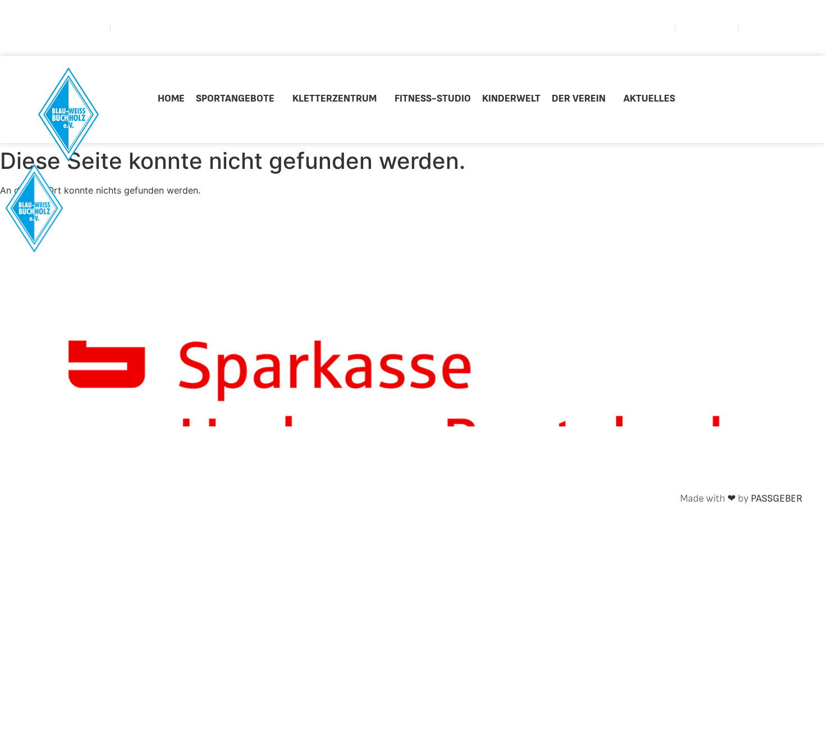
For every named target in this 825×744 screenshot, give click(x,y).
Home (171, 99)
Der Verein (579, 99)
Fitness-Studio (433, 99)
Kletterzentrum (334, 99)
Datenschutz (265, 499)
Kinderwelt (511, 99)
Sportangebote (235, 99)
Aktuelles (649, 99)
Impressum (193, 499)
